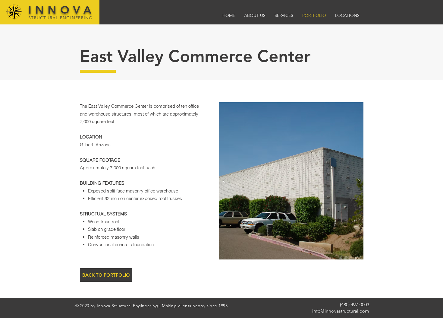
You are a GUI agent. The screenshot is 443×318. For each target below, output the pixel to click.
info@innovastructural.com (340, 311)
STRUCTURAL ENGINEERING (60, 18)
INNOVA (61, 9)
